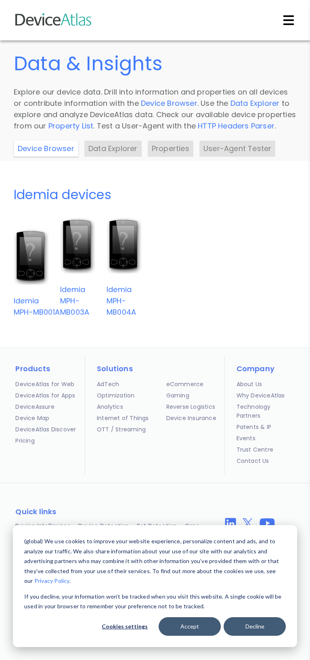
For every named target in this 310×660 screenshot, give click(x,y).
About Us (249, 384)
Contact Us (253, 461)
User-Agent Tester (237, 148)
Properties (170, 148)
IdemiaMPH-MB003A (74, 300)
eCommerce (185, 384)
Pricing (24, 441)
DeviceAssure (34, 407)
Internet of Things (123, 418)
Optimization (115, 395)
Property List (71, 126)
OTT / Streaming (121, 429)
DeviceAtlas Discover (45, 429)
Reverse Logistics (190, 407)
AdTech (108, 384)
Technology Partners (254, 411)
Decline (254, 626)
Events (246, 438)
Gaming (177, 395)
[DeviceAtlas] (53, 25)
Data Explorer (255, 103)
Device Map (32, 418)
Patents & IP (254, 427)
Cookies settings (125, 626)
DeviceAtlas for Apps (45, 395)
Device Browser (169, 103)
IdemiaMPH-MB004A (121, 300)
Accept (189, 626)
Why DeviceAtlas (261, 395)
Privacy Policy (51, 580)
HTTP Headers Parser (236, 126)
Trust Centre (255, 450)
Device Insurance (191, 418)
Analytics (110, 407)
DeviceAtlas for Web (44, 384)
